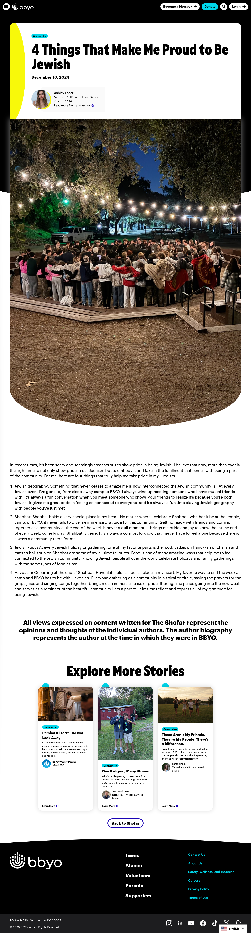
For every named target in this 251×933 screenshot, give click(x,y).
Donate (210, 6)
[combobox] (233, 928)
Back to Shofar (125, 823)
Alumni (134, 865)
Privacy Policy (198, 889)
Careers (194, 880)
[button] (6, 6)
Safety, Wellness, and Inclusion (211, 872)
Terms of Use (198, 898)
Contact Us (196, 854)
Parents (134, 885)
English (234, 928)
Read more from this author (72, 105)
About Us (195, 863)
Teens (132, 855)
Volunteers (138, 875)
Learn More (48, 805)
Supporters (138, 895)
